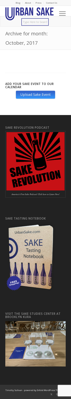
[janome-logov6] (29, 13)
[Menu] (60, 13)
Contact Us (51, 2)
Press (38, 2)
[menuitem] (18, 3)
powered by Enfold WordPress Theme (43, 390)
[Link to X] (51, 394)
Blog (18, 2)
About (28, 2)
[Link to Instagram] (57, 394)
